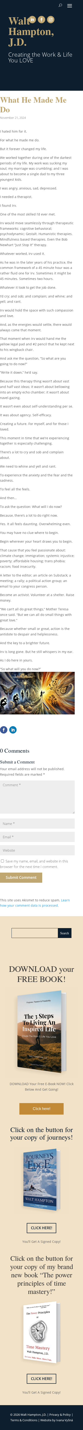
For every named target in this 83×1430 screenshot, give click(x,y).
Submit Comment (21, 877)
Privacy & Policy (60, 1415)
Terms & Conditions (23, 1420)
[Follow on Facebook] (41, 19)
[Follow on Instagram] (50, 19)
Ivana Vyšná (64, 1420)
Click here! (41, 1109)
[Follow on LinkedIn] (32, 19)
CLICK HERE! (41, 1227)
